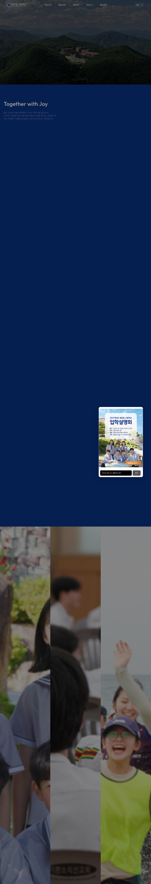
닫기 (136, 473)
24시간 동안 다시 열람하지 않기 (111, 473)
